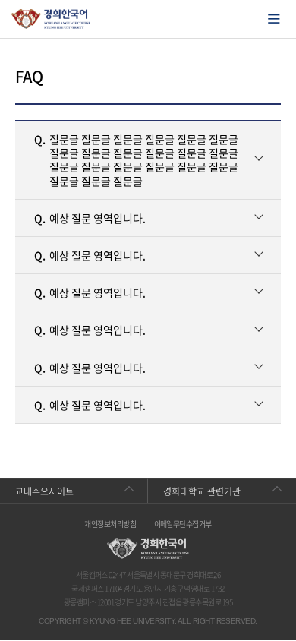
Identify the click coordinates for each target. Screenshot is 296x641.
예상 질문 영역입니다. (90, 218)
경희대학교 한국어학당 (51, 19)
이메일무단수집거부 (183, 524)
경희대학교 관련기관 (202, 491)
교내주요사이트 (44, 491)
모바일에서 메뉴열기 (274, 19)
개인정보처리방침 (110, 524)
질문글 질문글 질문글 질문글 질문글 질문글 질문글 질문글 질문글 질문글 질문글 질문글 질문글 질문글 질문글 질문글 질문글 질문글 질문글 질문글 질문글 (136, 159)
